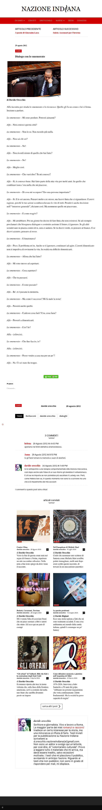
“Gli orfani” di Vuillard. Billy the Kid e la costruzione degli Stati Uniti (33, 674)
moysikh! (20, 605)
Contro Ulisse (22, 547)
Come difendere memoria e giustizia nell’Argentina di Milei (67, 674)
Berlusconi (31, 416)
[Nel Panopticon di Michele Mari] (69, 526)
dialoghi (63, 416)
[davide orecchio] (24, 742)
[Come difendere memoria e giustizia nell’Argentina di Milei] (69, 653)
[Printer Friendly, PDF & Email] (51, 378)
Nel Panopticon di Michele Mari (66, 547)
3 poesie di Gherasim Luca (27, 32)
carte (19, 541)
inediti (56, 605)
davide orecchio (48, 406)
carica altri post (50, 706)
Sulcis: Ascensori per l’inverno (66, 32)
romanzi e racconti (73, 727)
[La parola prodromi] (69, 589)
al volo (56, 541)
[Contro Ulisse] (33, 526)
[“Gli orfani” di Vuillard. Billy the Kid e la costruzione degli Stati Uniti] (33, 653)
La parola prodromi (61, 610)
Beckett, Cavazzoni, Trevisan (28, 610)
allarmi (57, 668)
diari (18, 51)
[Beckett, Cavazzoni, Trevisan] (33, 589)
